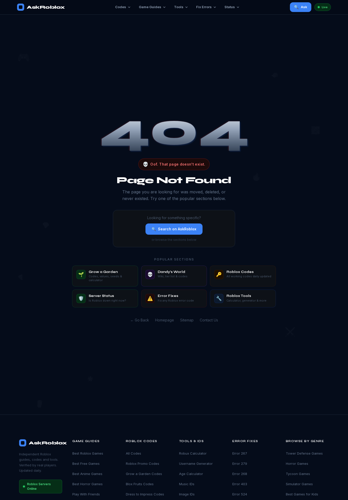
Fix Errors (204, 7)
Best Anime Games (87, 474)
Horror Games (297, 463)
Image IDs (187, 494)
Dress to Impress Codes (145, 494)
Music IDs (186, 484)
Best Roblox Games (87, 453)
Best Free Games (86, 463)
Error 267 (239, 453)
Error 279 (239, 463)
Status (229, 7)
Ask (300, 7)
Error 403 (239, 484)
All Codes (133, 453)
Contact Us (209, 320)
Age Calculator (191, 474)
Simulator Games (299, 484)
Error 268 (239, 474)
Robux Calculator (193, 453)
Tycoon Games (298, 474)
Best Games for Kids (302, 494)
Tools (178, 7)
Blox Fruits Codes (140, 484)
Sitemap (187, 320)
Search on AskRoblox (174, 229)
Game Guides (150, 7)
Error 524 (239, 494)
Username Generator (196, 463)
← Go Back (139, 320)
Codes (120, 7)
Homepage (164, 320)
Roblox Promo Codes (142, 463)
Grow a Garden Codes (144, 474)
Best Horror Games (87, 484)
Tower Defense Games (304, 453)
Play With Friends (86, 494)
